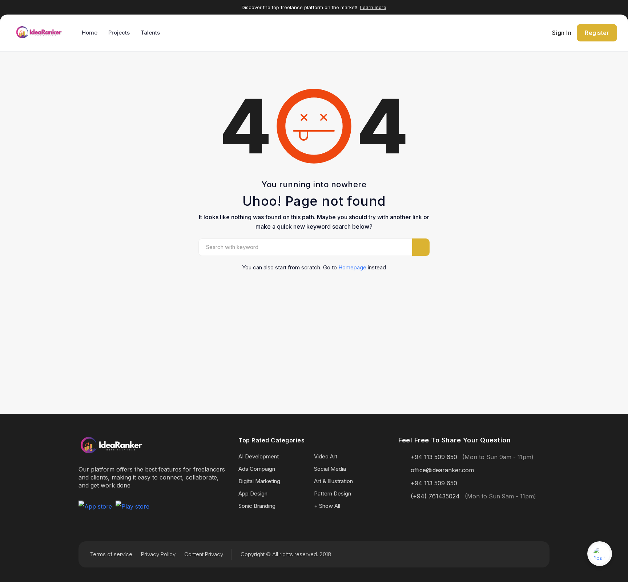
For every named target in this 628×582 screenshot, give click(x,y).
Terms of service (111, 554)
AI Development (258, 456)
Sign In (562, 32)
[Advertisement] (314, 330)
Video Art (325, 456)
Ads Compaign (256, 468)
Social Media (330, 468)
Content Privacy (203, 554)
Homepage (352, 267)
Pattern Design (332, 493)
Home (89, 32)
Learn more (373, 7)
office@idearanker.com (442, 470)
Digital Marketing (259, 481)
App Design (252, 493)
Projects (119, 32)
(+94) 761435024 (435, 496)
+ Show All (327, 505)
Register (597, 32)
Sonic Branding (256, 505)
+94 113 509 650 (434, 457)
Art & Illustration (333, 481)
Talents (150, 32)
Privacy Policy (158, 554)
